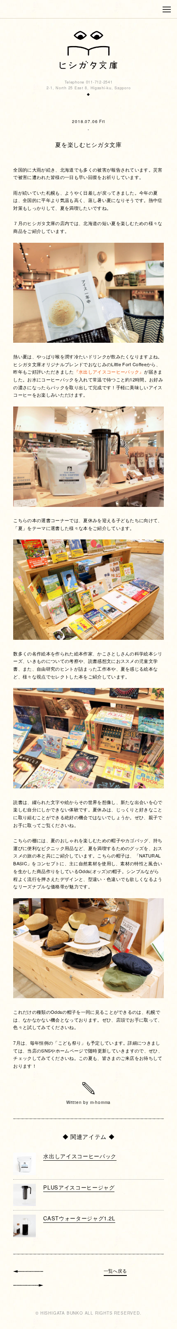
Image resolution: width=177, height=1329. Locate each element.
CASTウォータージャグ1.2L (79, 1218)
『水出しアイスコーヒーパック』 (109, 371)
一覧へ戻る (115, 1270)
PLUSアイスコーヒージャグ (78, 1187)
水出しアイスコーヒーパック (79, 1156)
